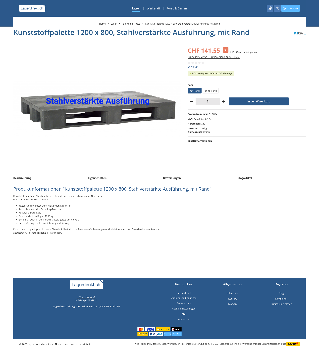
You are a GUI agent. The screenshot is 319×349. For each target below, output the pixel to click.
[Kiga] (300, 34)
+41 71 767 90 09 (86, 296)
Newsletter (281, 298)
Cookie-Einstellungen (184, 308)
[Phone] (4, 225)
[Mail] (4, 232)
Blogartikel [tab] (244, 178)
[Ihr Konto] (277, 8)
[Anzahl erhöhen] (224, 101)
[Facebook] (4, 212)
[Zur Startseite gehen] (32, 8)
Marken (232, 303)
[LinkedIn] (4, 218)
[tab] (49, 178)
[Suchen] (270, 8)
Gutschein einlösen (281, 303)
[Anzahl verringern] (192, 101)
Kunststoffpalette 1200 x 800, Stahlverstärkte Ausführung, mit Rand (182, 23)
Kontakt (232, 298)
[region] (97, 109)
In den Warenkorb (258, 101)
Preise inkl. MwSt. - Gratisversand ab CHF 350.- (214, 56)
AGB (184, 313)
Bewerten (193, 66)
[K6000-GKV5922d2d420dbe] (97, 109)
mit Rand (195, 90)
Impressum (184, 319)
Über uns (232, 293)
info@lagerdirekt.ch (86, 300)
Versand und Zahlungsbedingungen (184, 296)
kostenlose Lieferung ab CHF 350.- (200, 343)
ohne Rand (211, 90)
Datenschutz (184, 303)
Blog (281, 293)
